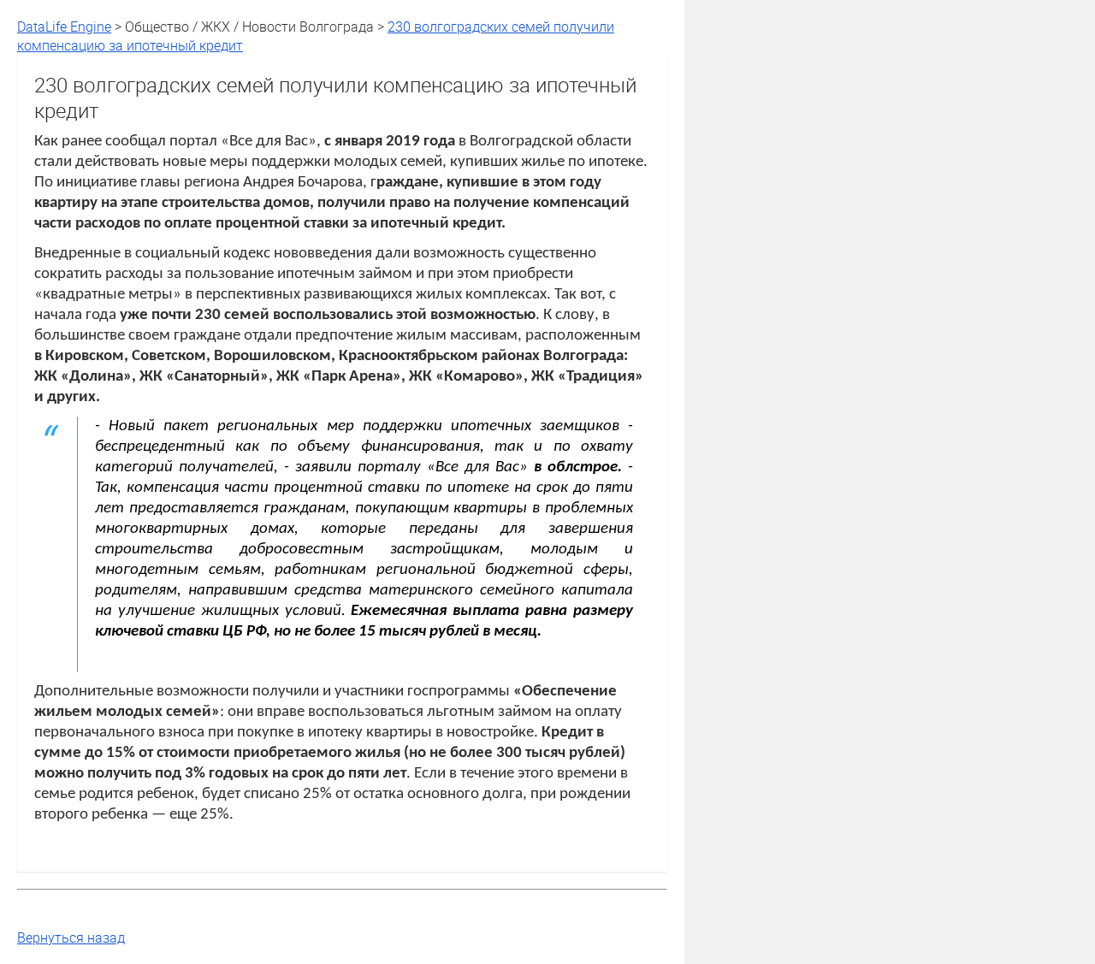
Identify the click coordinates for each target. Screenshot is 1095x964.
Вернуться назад (71, 937)
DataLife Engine (64, 26)
